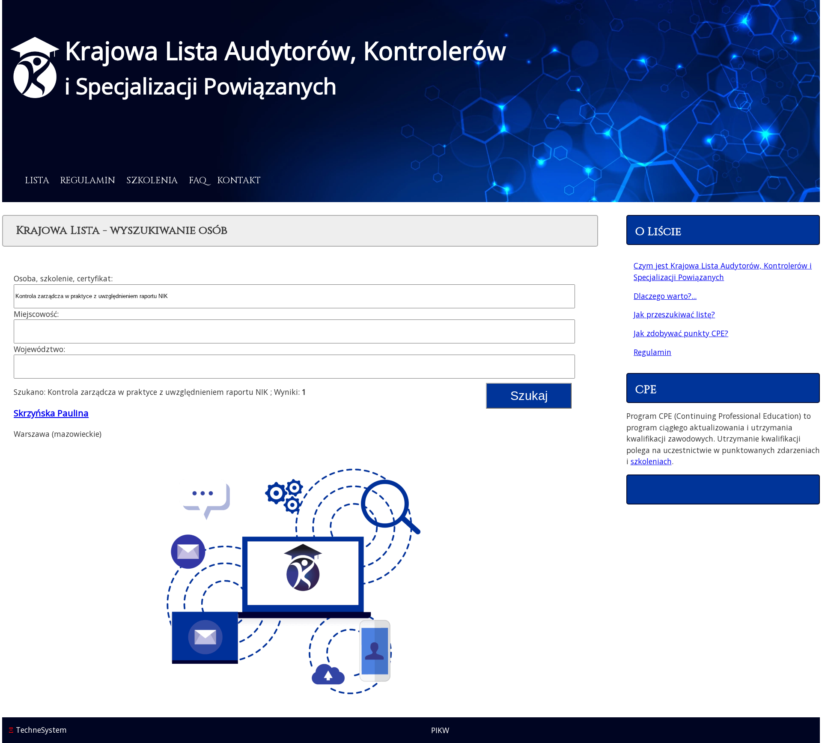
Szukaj (529, 396)
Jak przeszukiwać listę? (674, 314)
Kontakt (239, 181)
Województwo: (39, 349)
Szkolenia (152, 181)
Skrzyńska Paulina (51, 413)
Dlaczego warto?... (665, 296)
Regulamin (87, 181)
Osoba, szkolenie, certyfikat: (63, 278)
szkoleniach (651, 461)
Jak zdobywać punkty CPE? (681, 333)
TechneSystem (38, 730)
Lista (37, 181)
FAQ (197, 181)
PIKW (440, 730)
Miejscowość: (36, 314)
